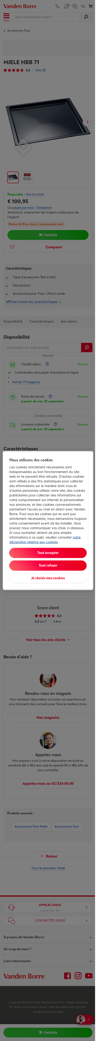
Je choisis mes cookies (48, 578)
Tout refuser (48, 565)
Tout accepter (48, 553)
